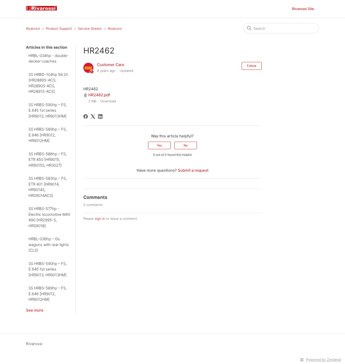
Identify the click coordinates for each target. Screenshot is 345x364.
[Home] (43, 11)
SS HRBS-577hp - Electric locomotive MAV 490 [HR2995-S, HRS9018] (49, 217)
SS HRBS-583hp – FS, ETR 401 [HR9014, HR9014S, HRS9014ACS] (48, 187)
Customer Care (110, 64)
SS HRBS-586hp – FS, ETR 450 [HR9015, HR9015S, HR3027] (48, 159)
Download (108, 101)
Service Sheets (90, 28)
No (186, 145)
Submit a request (193, 170)
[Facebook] (85, 116)
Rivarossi (33, 28)
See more (34, 310)
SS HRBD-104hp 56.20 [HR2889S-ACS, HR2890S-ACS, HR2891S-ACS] (48, 83)
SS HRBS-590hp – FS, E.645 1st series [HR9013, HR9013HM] (48, 110)
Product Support (59, 28)
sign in (100, 219)
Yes (159, 145)
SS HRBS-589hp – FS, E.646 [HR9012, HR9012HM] (48, 135)
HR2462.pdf (99, 95)
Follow (251, 66)
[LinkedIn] (100, 116)
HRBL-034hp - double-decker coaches (49, 58)
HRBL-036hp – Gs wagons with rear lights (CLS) (49, 244)
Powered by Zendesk (323, 359)
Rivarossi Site (303, 9)
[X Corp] (93, 116)
